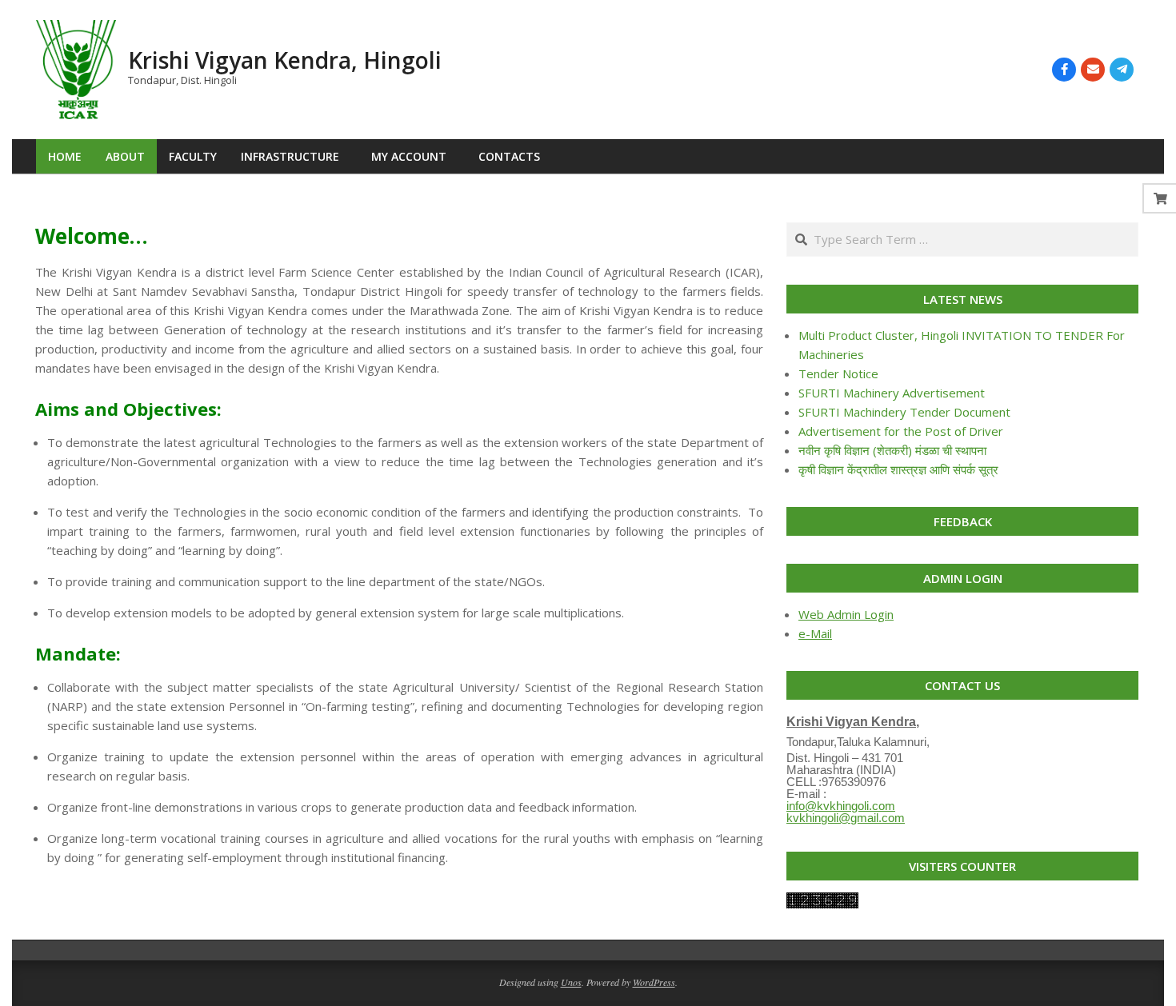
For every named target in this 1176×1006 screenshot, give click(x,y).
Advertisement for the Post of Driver (900, 431)
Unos (571, 982)
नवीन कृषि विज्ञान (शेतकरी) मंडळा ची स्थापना (892, 450)
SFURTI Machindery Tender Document (904, 412)
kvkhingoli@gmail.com (845, 817)
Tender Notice (838, 373)
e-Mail (815, 633)
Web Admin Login (846, 614)
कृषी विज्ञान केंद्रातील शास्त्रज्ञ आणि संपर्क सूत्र (898, 469)
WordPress (654, 982)
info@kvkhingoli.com (840, 805)
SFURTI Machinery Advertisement (891, 393)
